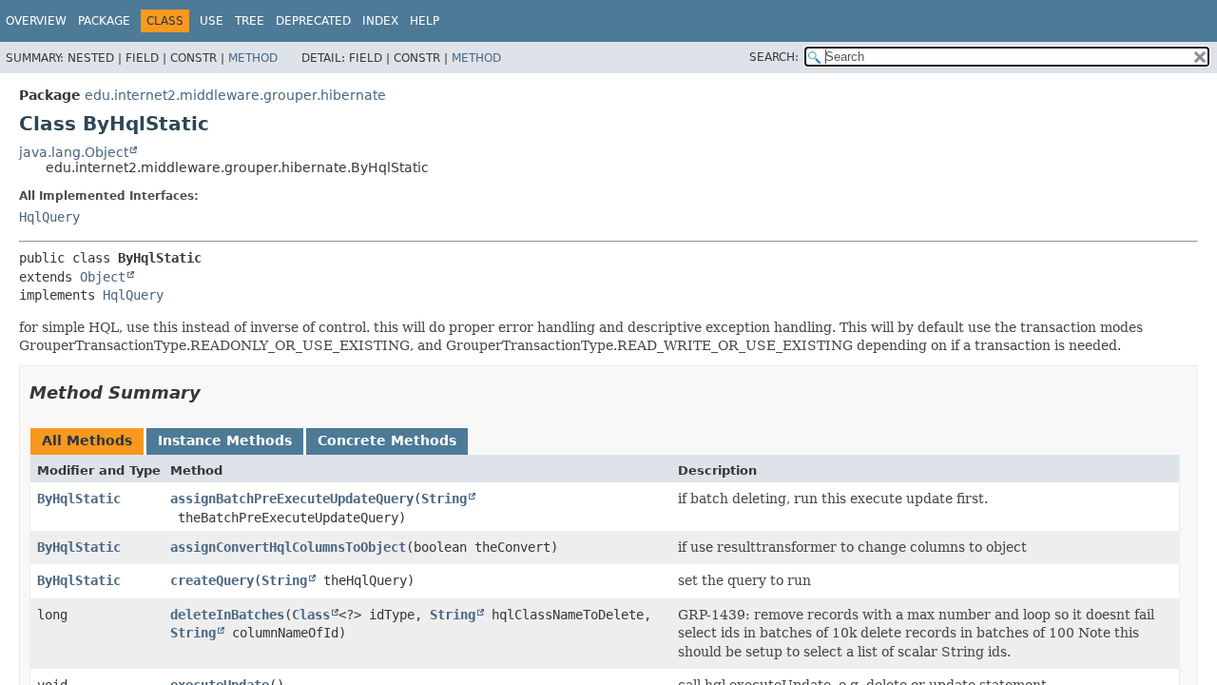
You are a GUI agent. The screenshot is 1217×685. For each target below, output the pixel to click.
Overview (36, 21)
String (444, 498)
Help (424, 21)
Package (104, 21)
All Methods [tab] (87, 440)
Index (380, 21)
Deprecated (313, 21)
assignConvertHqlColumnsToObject (288, 547)
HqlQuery (49, 217)
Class (311, 614)
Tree (249, 21)
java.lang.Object (73, 152)
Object (103, 276)
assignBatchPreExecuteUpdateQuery (292, 498)
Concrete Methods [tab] (387, 440)
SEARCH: (774, 57)
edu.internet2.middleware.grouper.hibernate (235, 95)
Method (253, 58)
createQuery (212, 580)
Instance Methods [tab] (225, 440)
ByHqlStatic (79, 498)
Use (211, 21)
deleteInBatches (227, 614)
